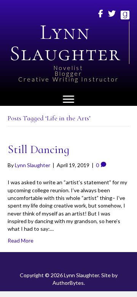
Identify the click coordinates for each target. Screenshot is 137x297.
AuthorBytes (68, 282)
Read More (20, 240)
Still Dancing (38, 149)
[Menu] (68, 99)
